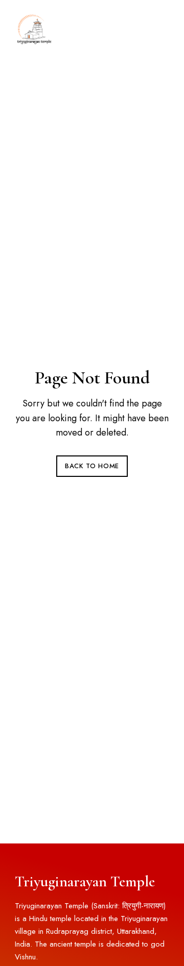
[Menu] (159, 28)
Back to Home (92, 466)
